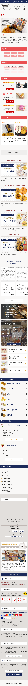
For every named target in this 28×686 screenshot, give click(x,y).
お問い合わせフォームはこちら (14, 536)
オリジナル (10, 388)
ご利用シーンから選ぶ (13, 425)
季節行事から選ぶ (12, 445)
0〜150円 (5, 472)
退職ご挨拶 (6, 435)
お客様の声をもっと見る (14, 300)
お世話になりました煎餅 (10, 430)
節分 (4, 453)
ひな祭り (6, 455)
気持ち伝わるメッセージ (14, 383)
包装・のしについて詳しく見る (14, 656)
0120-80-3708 (15, 524)
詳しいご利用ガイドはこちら (14, 674)
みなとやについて (14, 344)
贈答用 (21, 531)
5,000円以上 (6, 491)
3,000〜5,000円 (7, 488)
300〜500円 (6, 478)
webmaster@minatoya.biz (14, 534)
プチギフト (10, 399)
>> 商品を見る (10, 89)
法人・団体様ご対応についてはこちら (14, 670)
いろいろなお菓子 (12, 409)
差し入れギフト (11, 404)
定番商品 (9, 415)
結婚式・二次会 (8, 433)
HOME (2, 12)
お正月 (5, 451)
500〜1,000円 (6, 481)
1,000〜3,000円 (7, 484)
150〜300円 (5, 475)
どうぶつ (9, 394)
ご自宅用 (15, 531)
